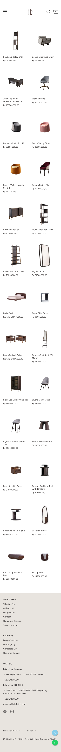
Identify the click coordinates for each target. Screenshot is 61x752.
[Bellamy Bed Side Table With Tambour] (45, 470)
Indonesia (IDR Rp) (10, 731)
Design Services (10, 640)
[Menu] (5, 11)
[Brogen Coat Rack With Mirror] (45, 339)
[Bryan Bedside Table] (16, 339)
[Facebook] (5, 711)
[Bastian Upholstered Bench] (16, 556)
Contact (7, 617)
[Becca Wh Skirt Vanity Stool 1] (16, 169)
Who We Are (9, 604)
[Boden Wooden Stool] (45, 425)
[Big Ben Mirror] (45, 255)
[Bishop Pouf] (45, 556)
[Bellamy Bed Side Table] (16, 515)
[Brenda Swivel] (45, 83)
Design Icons (9, 612)
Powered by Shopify (48, 739)
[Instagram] (12, 711)
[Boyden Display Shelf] (16, 41)
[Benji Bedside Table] (16, 470)
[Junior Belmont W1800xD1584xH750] (16, 83)
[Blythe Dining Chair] (45, 384)
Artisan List (8, 608)
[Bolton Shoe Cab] (16, 214)
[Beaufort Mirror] (45, 515)
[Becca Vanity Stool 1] (45, 127)
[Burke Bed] (16, 297)
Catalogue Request (12, 621)
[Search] (48, 12)
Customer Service (11, 653)
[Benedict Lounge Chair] (45, 41)
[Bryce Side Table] (45, 297)
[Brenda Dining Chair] (45, 169)
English (30, 731)
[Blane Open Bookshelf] (16, 255)
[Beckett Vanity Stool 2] (16, 127)
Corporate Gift (10, 649)
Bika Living (35, 739)
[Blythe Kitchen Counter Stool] (16, 425)
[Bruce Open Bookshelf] (45, 214)
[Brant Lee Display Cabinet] (16, 384)
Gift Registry (9, 644)
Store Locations (10, 625)
